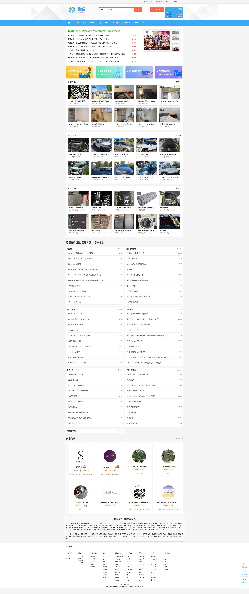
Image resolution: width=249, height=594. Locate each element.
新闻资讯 (178, 534)
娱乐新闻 (71, 43)
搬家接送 (141, 559)
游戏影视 (153, 564)
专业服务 (109, 530)
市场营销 (141, 569)
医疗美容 (141, 577)
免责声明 (80, 556)
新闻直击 (71, 35)
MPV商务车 (130, 569)
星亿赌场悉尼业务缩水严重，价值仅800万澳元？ (93, 35)
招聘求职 (165, 523)
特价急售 (105, 577)
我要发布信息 (158, 9)
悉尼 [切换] (148, 1)
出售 (104, 556)
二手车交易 (172, 523)
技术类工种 (118, 561)
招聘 (77, 23)
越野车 (128, 567)
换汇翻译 (141, 575)
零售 (164, 559)
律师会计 (141, 572)
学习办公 (153, 575)
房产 (92, 23)
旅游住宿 (165, 569)
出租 (104, 559)
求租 (104, 561)
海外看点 (71, 61)
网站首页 (159, 1)
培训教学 (141, 556)
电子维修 (141, 564)
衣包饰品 (153, 567)
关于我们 (68, 556)
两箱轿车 (129, 559)
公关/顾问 (117, 564)
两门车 (128, 572)
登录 (176, 1)
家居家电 (153, 561)
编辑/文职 (117, 569)
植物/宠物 (153, 580)
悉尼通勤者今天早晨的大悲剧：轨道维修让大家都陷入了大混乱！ (98, 61)
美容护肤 (153, 569)
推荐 (71, 31)
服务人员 (117, 577)
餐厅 (164, 556)
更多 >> (178, 82)
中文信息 (133, 536)
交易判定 (68, 558)
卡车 (128, 577)
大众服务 (115, 23)
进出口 (165, 567)
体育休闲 (153, 572)
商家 (143, 23)
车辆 (84, 23)
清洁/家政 (117, 572)
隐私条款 (80, 563)
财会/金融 (117, 567)
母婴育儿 (153, 577)
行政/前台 (117, 559)
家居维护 (141, 561)
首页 (70, 23)
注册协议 (80, 558)
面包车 (128, 575)
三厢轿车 (129, 556)
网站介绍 (126, 584)
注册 (168, 1)
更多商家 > (179, 438)
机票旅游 (141, 567)
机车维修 (141, 580)
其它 (128, 580)
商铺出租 (105, 567)
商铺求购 (105, 575)
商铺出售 (105, 569)
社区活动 (78, 525)
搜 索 (137, 10)
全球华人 (86, 523)
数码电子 (153, 556)
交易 (99, 23)
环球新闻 (71, 54)
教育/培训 (117, 575)
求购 (104, 564)
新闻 (107, 23)
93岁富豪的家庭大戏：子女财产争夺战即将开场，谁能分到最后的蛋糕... (101, 54)
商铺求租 (105, 572)
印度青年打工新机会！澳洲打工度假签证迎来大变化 (94, 46)
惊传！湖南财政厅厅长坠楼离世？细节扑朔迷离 (97, 31)
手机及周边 (154, 559)
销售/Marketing (119, 556)
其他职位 (117, 580)
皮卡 (128, 561)
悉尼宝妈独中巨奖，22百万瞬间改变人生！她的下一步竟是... (97, 43)
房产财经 (71, 50)
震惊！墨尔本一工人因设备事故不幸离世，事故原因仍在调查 (97, 57)
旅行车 (128, 564)
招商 (164, 561)
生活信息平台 (98, 523)
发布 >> (120, 249)
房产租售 (158, 523)
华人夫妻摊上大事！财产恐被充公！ (88, 50)
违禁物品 (80, 560)
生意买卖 (126, 23)
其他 (136, 23)
